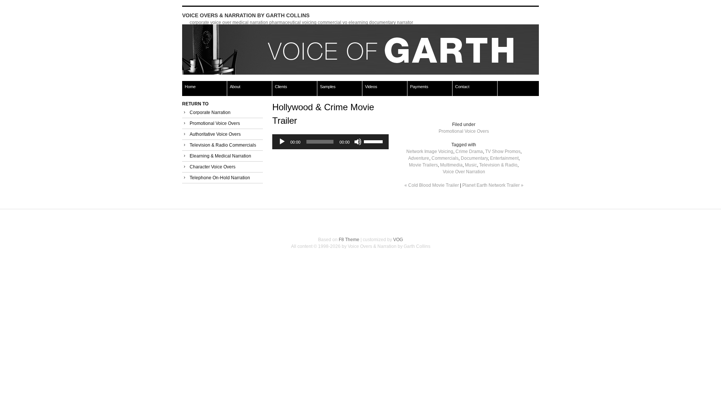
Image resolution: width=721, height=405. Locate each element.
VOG (398, 239)
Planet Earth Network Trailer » (492, 185)
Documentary (474, 158)
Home (190, 86)
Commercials (445, 158)
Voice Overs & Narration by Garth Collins (245, 15)
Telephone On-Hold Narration (220, 177)
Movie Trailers (423, 165)
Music (471, 165)
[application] (330, 141)
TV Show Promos (502, 151)
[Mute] (358, 142)
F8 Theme (349, 239)
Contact (462, 86)
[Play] (282, 142)
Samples (328, 86)
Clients (281, 86)
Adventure (418, 158)
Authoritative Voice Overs (215, 134)
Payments (419, 86)
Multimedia (451, 165)
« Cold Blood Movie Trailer (431, 185)
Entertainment (504, 158)
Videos (371, 86)
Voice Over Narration (464, 171)
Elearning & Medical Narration (220, 156)
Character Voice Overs (212, 167)
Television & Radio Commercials (223, 145)
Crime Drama (469, 151)
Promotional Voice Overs (215, 123)
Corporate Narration (210, 112)
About (235, 86)
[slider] (374, 141)
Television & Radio (498, 165)
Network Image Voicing (429, 151)
